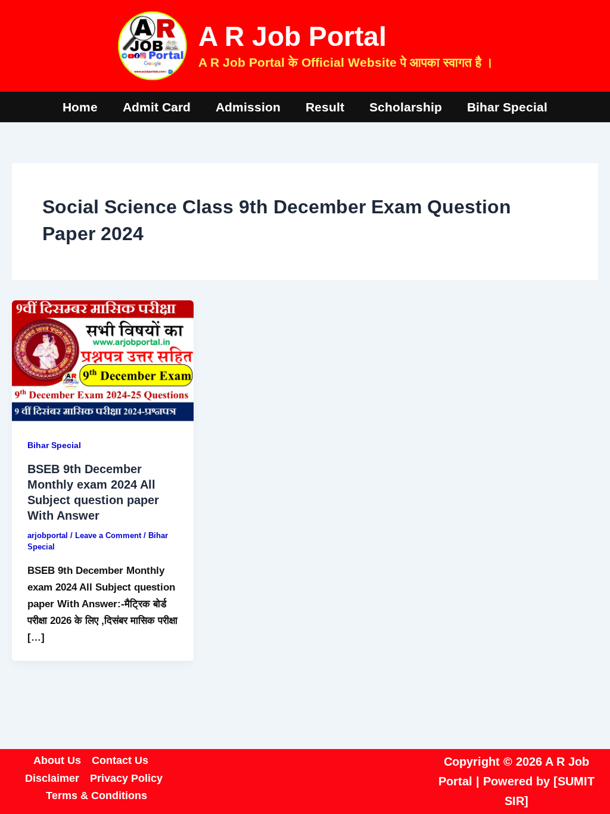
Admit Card (157, 107)
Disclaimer (52, 778)
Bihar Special (507, 107)
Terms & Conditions (96, 795)
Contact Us (120, 760)
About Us (57, 760)
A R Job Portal (292, 36)
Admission (248, 107)
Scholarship (405, 107)
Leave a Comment (108, 535)
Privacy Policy (126, 778)
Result (325, 107)
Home (80, 107)
